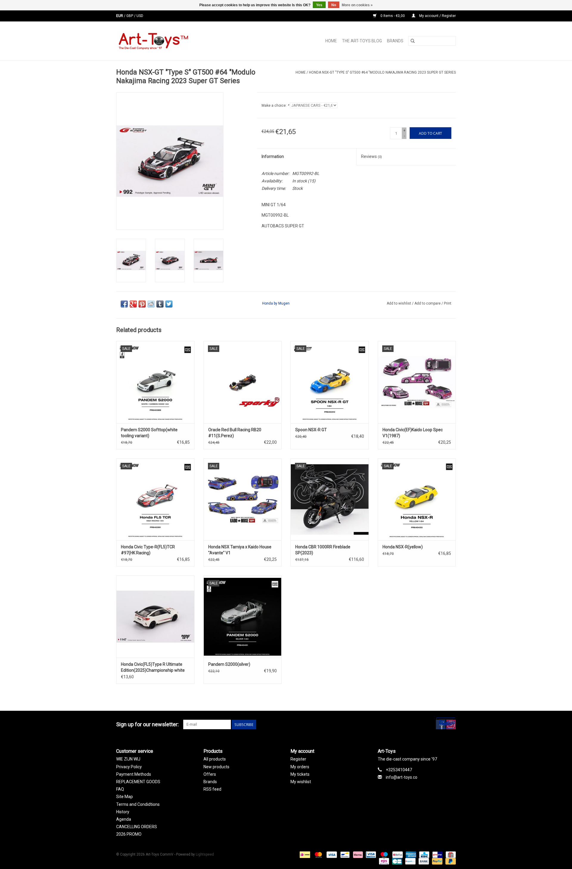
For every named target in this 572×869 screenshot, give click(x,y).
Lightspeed (205, 854)
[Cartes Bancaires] (396, 861)
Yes (319, 5)
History (122, 811)
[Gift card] (450, 855)
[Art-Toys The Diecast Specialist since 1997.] (176, 40)
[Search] (412, 41)
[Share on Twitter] (168, 304)
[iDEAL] (304, 855)
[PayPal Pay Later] (449, 861)
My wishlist (300, 781)
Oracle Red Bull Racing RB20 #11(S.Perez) (234, 432)
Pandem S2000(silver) (229, 664)
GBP (130, 16)
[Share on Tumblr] (160, 304)
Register (298, 759)
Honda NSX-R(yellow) (403, 546)
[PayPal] (436, 861)
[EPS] (383, 861)
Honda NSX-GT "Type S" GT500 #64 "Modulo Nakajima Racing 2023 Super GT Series (382, 72)
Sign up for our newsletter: (147, 724)
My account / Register (437, 16)
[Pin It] (142, 304)
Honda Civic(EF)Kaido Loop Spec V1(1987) (413, 432)
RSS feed (212, 789)
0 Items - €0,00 (393, 16)
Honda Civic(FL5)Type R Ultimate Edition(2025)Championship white (153, 667)
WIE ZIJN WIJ (128, 759)
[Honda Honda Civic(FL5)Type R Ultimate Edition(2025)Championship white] (155, 616)
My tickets (300, 774)
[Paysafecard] (409, 861)
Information (273, 156)
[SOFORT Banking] (357, 855)
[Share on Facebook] (124, 304)
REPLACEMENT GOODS (138, 781)
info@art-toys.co (401, 777)
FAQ (120, 789)
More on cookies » (357, 5)
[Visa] (331, 855)
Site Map (124, 796)
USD (139, 16)
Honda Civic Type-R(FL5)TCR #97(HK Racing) (148, 549)
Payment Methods (133, 774)
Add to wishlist (399, 303)
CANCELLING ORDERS (136, 826)
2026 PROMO (129, 834)
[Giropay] (436, 855)
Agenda (123, 819)
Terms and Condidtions (138, 804)
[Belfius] (396, 855)
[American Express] (410, 855)
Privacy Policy (129, 766)
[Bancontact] (344, 855)
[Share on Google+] (133, 304)
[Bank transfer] (423, 861)
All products (214, 759)
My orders (299, 766)
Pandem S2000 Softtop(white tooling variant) (149, 432)
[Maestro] (383, 855)
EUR (120, 16)
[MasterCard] (317, 855)
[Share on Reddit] (151, 304)
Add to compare (428, 303)
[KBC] (423, 855)
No (333, 5)
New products (216, 766)
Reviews (371, 156)
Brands (395, 40)
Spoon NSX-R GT (311, 429)
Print (447, 303)
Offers (209, 774)
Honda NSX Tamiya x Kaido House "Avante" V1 (239, 549)
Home (331, 40)
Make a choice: (275, 105)
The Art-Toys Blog (362, 40)
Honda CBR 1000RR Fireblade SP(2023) (322, 549)
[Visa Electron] (370, 855)
